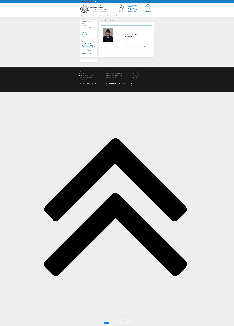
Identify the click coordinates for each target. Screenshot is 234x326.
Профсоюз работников (87, 28)
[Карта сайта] (148, 1)
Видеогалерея (85, 30)
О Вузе (82, 15)
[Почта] (152, 1)
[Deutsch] (88, 1)
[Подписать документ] (131, 85)
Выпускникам (132, 15)
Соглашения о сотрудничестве (88, 39)
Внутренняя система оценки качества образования (88, 52)
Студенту (118, 15)
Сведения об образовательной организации (97, 15)
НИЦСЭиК (84, 41)
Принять (106, 322)
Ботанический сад (86, 38)
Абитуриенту (110, 15)
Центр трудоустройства (136, 75)
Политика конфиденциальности (87, 87)
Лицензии (82, 73)
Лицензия (84, 25)
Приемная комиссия (110, 71)
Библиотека (84, 34)
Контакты (139, 15)
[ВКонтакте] (132, 83)
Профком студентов (135, 73)
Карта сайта (133, 79)
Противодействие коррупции (86, 77)
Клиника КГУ (84, 55)
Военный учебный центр (87, 43)
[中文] (85, 1)
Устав (83, 23)
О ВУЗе (105, 20)
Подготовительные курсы (111, 77)
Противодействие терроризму (86, 75)
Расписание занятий (135, 71)
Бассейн (83, 36)
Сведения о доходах (84, 79)
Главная (100, 20)
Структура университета (87, 21)
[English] (82, 1)
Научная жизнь (134, 77)
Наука (125, 15)
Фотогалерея (84, 32)
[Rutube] (134, 83)
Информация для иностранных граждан (114, 75)
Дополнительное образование (88, 27)
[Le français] (92, 1)
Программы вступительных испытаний (114, 73)
